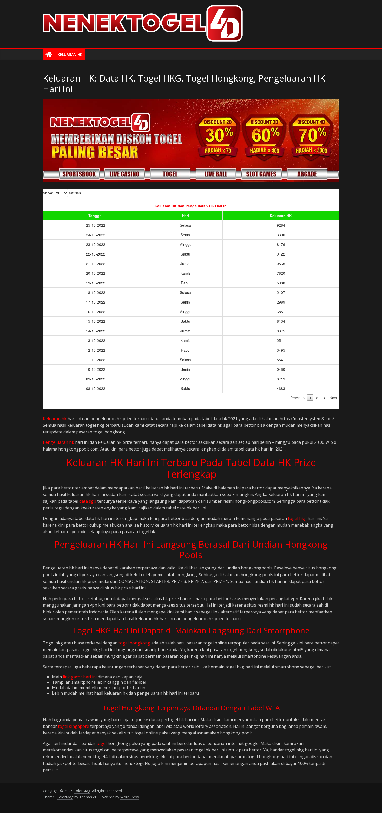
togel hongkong (134, 643)
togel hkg (297, 518)
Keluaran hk (55, 418)
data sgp (87, 501)
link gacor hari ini (80, 677)
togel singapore (73, 726)
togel (101, 743)
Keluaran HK (70, 54)
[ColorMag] (49, 54)
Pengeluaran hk (58, 442)
